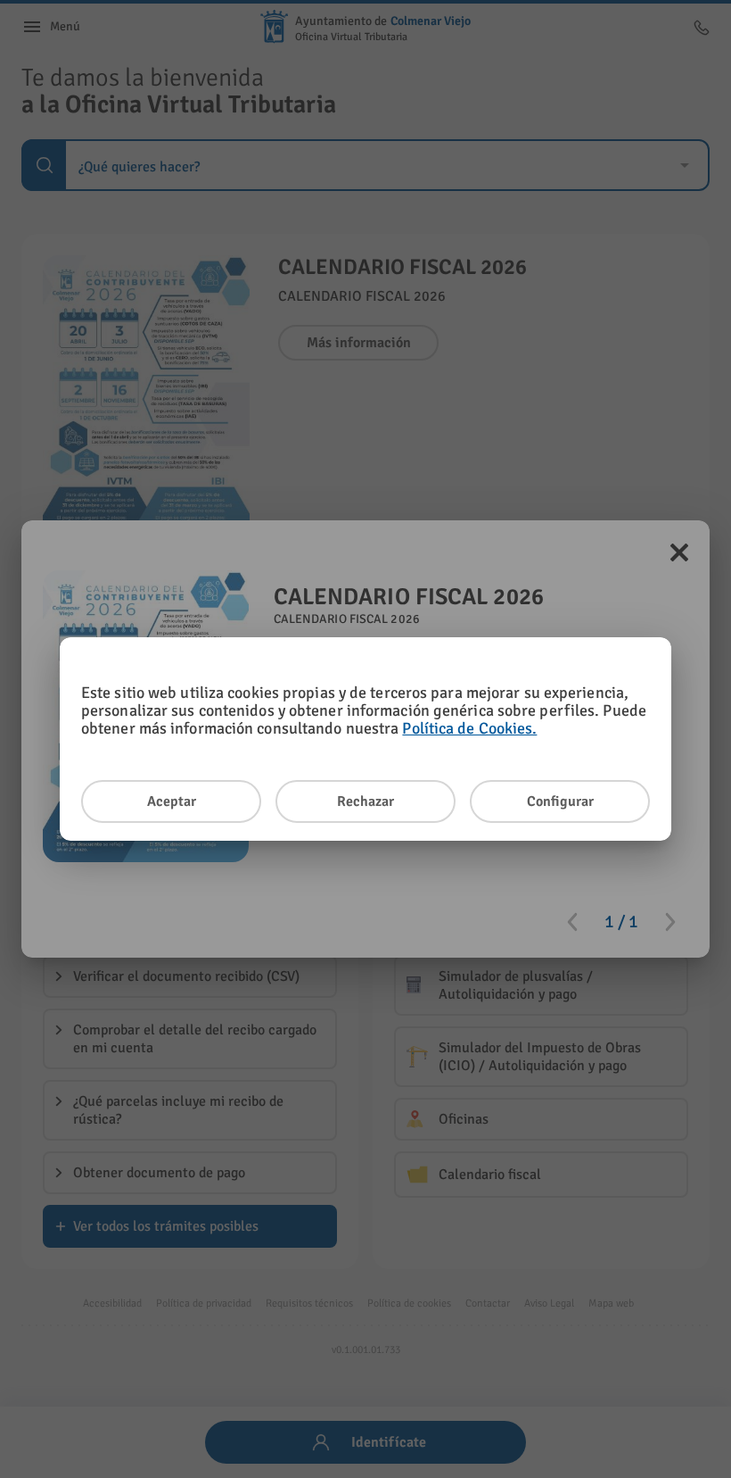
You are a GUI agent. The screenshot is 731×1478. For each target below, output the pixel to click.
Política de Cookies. (469, 728)
